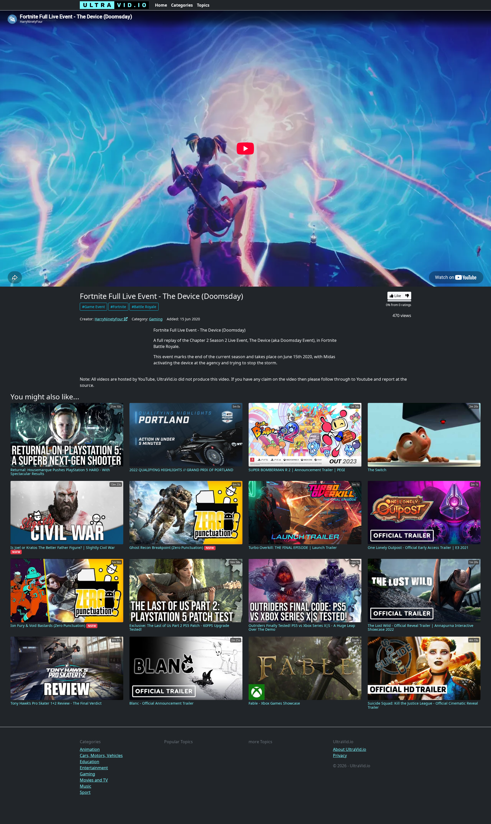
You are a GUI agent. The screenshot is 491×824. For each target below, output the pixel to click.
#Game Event (93, 306)
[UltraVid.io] (114, 5)
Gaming (156, 319)
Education (89, 761)
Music (85, 786)
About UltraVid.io (349, 749)
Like (397, 295)
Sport (85, 792)
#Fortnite (118, 306)
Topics (203, 5)
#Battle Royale (144, 306)
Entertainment (94, 768)
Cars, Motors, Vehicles (101, 755)
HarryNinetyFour (109, 319)
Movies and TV (94, 780)
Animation (90, 749)
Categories (182, 5)
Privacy (340, 755)
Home (161, 5)
